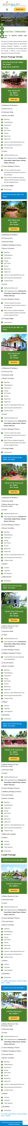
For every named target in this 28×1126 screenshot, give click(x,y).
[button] (7, 9)
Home (3, 20)
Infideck (17, 1124)
